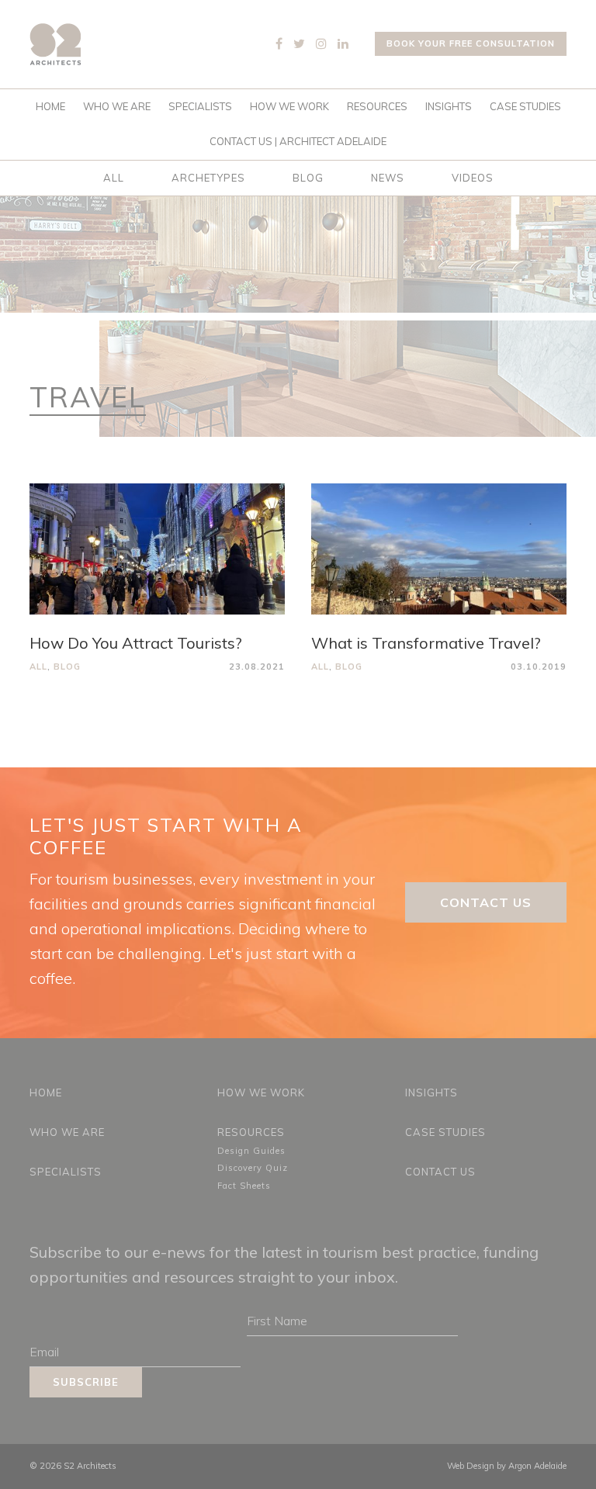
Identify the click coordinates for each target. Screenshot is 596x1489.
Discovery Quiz (252, 1167)
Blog (308, 177)
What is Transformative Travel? (426, 643)
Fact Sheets (244, 1185)
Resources (377, 106)
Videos (473, 177)
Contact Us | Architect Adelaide (298, 141)
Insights (448, 106)
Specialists (200, 106)
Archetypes (208, 177)
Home (50, 106)
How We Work (289, 106)
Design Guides (251, 1150)
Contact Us (486, 902)
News (387, 177)
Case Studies (525, 106)
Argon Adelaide (537, 1465)
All (113, 177)
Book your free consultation (470, 43)
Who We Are (117, 106)
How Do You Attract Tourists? (135, 643)
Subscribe (86, 1382)
